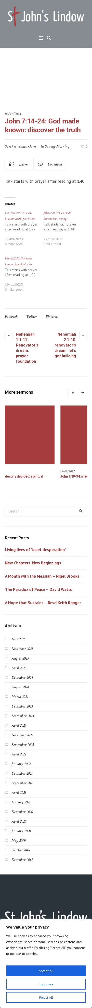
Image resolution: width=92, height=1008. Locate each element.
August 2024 (20, 688)
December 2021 (22, 774)
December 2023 (22, 707)
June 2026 (18, 640)
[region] (46, 963)
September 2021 (23, 784)
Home (9, 93)
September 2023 (23, 717)
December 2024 (22, 678)
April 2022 (19, 755)
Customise (46, 984)
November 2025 (22, 650)
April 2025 (19, 669)
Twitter (31, 316)
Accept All (46, 971)
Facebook (11, 316)
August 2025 (20, 659)
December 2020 (22, 813)
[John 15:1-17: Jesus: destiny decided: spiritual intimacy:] (42, 435)
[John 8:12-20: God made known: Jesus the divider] (24, 276)
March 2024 (20, 698)
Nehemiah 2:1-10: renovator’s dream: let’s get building (65, 345)
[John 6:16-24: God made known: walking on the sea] (24, 230)
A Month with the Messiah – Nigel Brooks (42, 577)
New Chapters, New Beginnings (33, 564)
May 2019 (19, 841)
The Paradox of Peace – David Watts (38, 590)
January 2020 (21, 832)
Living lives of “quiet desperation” (35, 551)
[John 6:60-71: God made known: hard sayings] (63, 230)
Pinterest (52, 316)
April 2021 (19, 794)
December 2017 (22, 861)
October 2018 (21, 851)
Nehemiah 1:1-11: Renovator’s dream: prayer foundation (27, 348)
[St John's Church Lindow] (46, 16)
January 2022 (21, 765)
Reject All (46, 997)
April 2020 (19, 822)
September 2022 (23, 746)
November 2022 (22, 736)
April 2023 (19, 726)
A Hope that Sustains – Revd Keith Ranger (43, 604)
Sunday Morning (57, 146)
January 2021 (21, 803)
